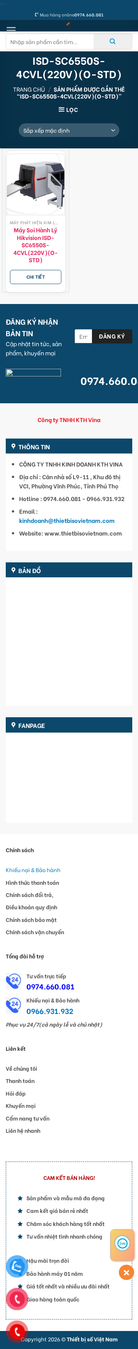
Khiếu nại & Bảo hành (33, 870)
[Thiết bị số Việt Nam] (69, 25)
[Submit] (113, 41)
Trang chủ (29, 89)
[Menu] (11, 30)
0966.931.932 (49, 1010)
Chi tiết (35, 276)
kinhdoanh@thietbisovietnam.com (67, 520)
